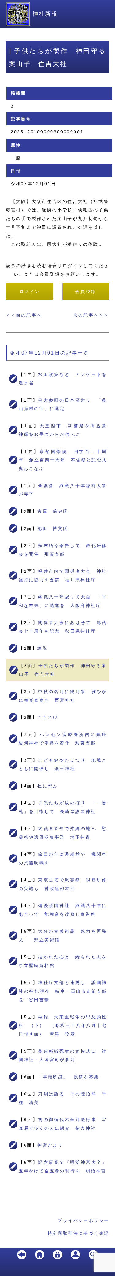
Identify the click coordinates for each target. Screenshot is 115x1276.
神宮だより (50, 1145)
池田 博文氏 (52, 528)
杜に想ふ (47, 785)
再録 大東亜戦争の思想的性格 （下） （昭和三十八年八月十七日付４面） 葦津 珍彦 (63, 1025)
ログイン (29, 291)
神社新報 (45, 14)
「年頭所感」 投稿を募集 (68, 1076)
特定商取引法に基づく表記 (78, 1233)
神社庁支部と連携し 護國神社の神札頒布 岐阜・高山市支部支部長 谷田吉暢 (63, 991)
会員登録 (85, 291)
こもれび (47, 717)
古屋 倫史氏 (52, 511)
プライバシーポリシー (83, 1220)
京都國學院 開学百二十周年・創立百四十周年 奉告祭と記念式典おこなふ (63, 460)
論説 (42, 648)
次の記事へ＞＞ (91, 315)
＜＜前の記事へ (24, 315)
